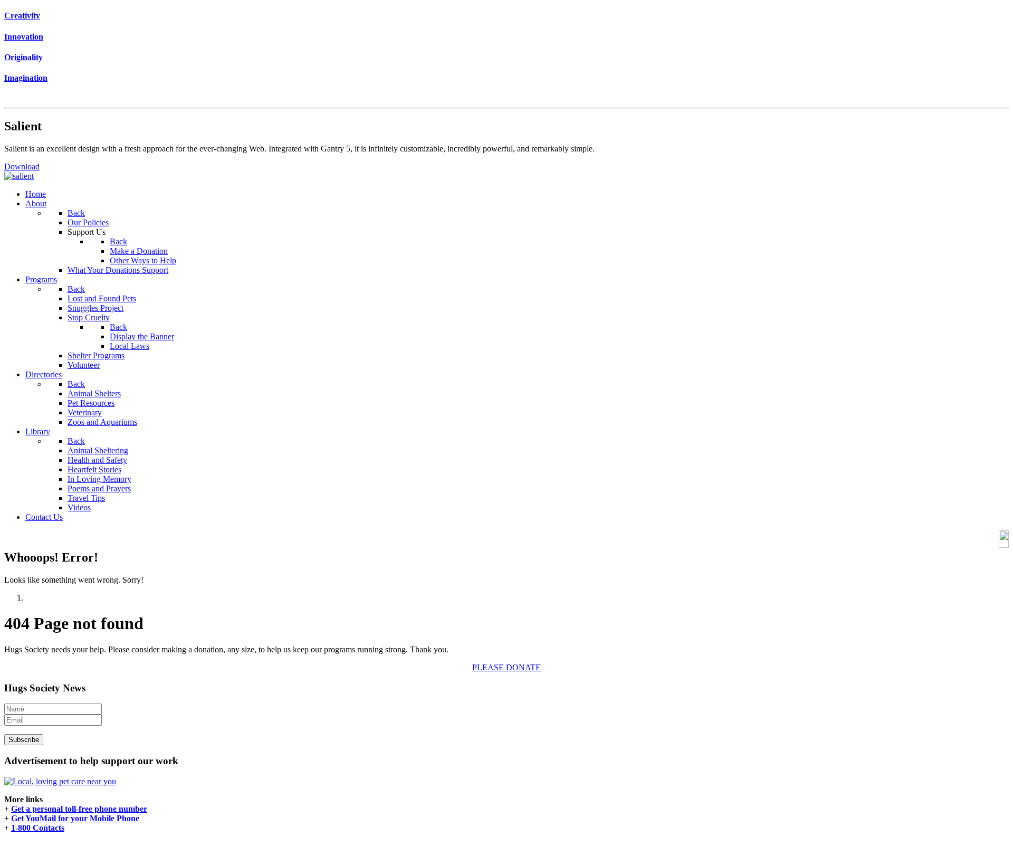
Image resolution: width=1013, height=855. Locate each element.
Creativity (22, 15)
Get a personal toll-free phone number (79, 808)
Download (22, 166)
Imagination (25, 77)
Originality (23, 57)
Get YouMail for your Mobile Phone (75, 818)
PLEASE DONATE (506, 667)
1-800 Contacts (37, 827)
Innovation (23, 36)
